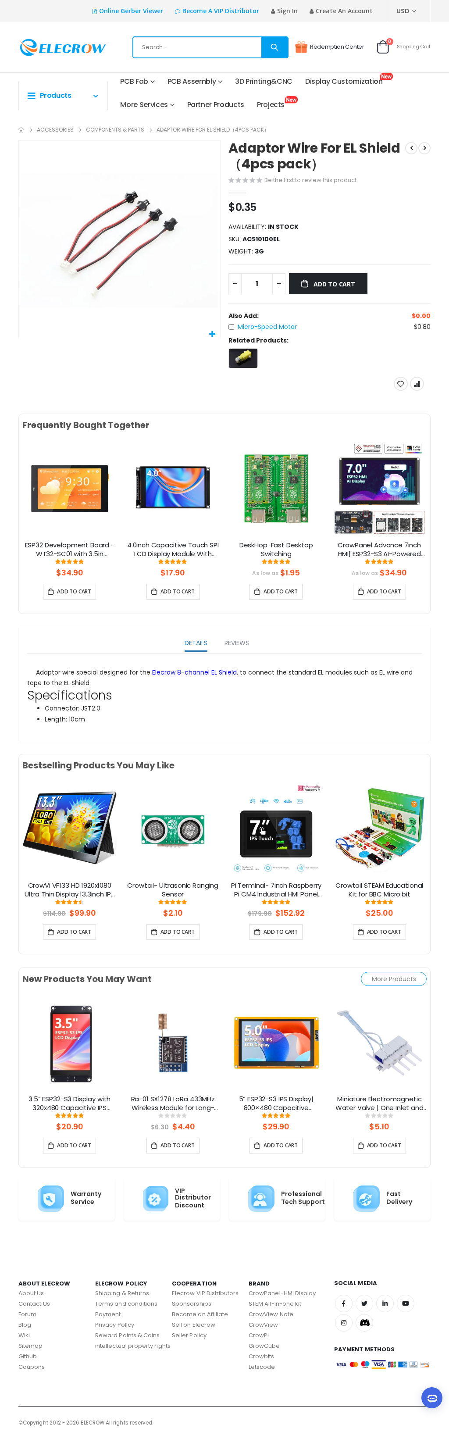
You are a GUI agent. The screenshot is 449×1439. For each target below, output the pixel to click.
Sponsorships (191, 1304)
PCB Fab (134, 81)
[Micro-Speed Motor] (243, 358)
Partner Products (215, 105)
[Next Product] (424, 148)
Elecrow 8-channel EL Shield (194, 672)
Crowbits (261, 1356)
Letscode (262, 1367)
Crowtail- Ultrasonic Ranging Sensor (172, 890)
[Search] (274, 47)
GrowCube (264, 1346)
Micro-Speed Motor (267, 326)
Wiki (24, 1335)
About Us (31, 1293)
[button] (212, 334)
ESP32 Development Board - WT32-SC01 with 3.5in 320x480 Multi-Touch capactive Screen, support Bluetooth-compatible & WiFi (69, 550)
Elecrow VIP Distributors (205, 1293)
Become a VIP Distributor (220, 11)
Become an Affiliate (200, 1314)
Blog (24, 1325)
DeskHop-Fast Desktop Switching (276, 549)
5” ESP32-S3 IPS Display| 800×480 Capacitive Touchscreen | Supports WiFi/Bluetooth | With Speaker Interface (276, 1104)
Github (27, 1356)
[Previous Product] (411, 148)
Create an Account (344, 11)
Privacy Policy (114, 1325)
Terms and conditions (126, 1304)
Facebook (344, 1303)
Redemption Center (337, 46)
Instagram (344, 1323)
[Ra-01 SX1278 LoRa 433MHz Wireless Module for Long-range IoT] (173, 1042)
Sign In (287, 11)
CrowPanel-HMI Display (282, 1293)
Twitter (364, 1303)
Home (21, 130)
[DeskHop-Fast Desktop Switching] (276, 488)
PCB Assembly (191, 81)
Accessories (55, 129)
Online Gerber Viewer (131, 11)
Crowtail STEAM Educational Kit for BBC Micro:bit (379, 890)
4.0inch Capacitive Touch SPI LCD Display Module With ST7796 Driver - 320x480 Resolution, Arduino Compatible (173, 550)
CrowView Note (271, 1314)
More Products (394, 979)
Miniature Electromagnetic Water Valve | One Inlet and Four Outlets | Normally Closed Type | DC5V (379, 1104)
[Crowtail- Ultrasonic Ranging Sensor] (173, 829)
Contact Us (34, 1304)
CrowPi (259, 1335)
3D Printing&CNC (263, 81)
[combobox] (210, 47)
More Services (143, 105)
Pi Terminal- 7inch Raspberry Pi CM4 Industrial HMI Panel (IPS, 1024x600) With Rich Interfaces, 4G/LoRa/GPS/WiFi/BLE (276, 890)
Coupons (31, 1367)
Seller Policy (189, 1335)
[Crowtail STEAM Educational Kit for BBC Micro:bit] (380, 829)
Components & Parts (115, 129)
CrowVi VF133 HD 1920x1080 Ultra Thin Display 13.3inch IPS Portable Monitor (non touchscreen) (69, 890)
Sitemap (30, 1346)
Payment (108, 1314)
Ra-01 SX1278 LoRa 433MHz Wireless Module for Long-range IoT (173, 1104)
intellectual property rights (133, 1346)
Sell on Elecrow (193, 1325)
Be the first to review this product (310, 180)
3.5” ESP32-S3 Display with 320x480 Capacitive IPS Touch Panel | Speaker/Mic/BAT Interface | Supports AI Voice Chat (69, 1104)
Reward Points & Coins (127, 1335)
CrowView (263, 1325)
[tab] (196, 644)
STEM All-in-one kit (275, 1304)
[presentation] (11, 499)
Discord (364, 1323)
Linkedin (385, 1303)
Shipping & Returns (122, 1293)
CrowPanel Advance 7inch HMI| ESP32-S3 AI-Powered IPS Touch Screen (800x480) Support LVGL (379, 550)
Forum (27, 1314)
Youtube (405, 1303)
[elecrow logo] (47, 47)
